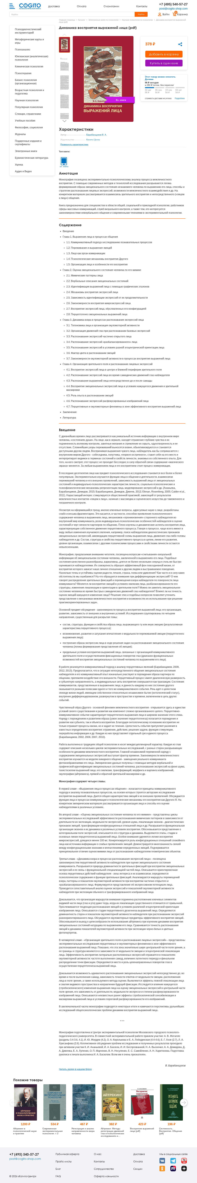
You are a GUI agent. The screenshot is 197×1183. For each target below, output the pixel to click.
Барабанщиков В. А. (96, 134)
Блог (58, 1168)
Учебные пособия (25, 120)
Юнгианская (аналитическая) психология (31, 58)
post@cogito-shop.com (173, 8)
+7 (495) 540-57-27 (173, 4)
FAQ (58, 1176)
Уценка (19, 164)
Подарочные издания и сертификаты (28, 143)
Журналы (20, 134)
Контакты (141, 6)
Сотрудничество (104, 1168)
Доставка (54, 6)
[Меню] (12, 6)
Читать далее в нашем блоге (75, 1069)
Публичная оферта (67, 1154)
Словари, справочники (28, 114)
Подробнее (180, 98)
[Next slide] (64, 121)
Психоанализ (22, 49)
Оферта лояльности (106, 1176)
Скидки (137, 1168)
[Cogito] (30, 6)
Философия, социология (29, 127)
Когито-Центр (93, 139)
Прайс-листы (64, 1161)
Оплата (81, 6)
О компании (111, 6)
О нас (97, 1154)
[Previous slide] (64, 35)
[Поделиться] (180, 44)
